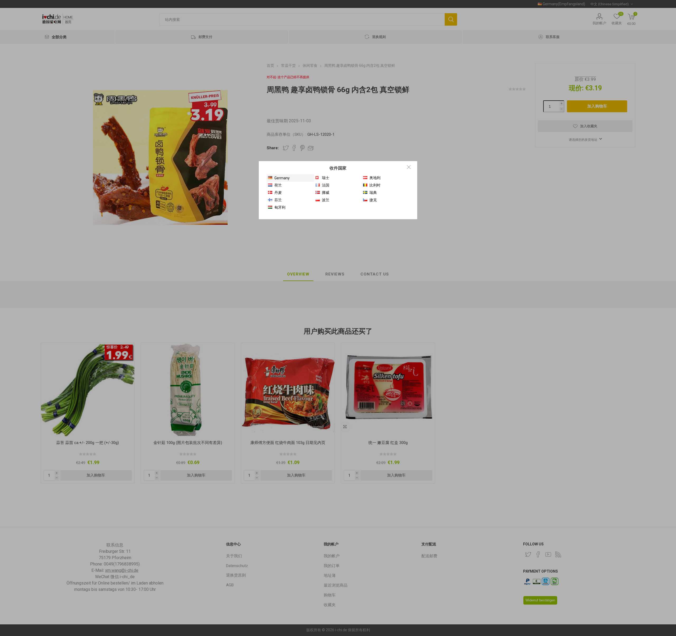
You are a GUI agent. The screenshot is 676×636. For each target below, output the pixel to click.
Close (409, 167)
